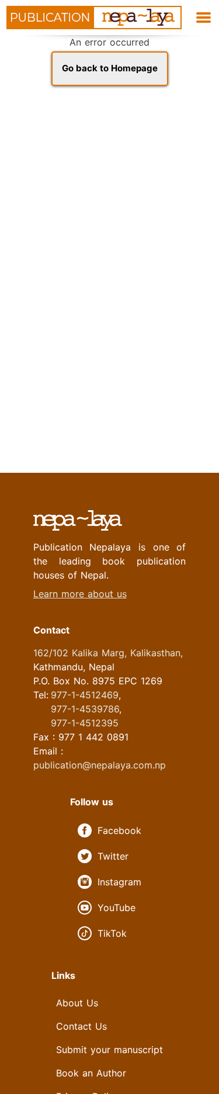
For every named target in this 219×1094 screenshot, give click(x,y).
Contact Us (81, 1026)
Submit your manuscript (109, 1049)
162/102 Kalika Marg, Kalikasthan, (108, 653)
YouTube (116, 907)
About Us (77, 1003)
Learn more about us (80, 594)
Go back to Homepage (110, 68)
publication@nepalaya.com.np (99, 765)
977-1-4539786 (85, 709)
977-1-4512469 (85, 695)
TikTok (112, 933)
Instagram (119, 882)
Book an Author (91, 1073)
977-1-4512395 (85, 723)
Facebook (119, 830)
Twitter (113, 856)
